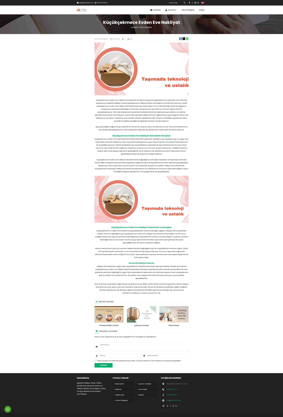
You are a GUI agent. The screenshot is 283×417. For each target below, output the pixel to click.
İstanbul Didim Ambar (109, 325)
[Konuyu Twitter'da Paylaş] (184, 38)
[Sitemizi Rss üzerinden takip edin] (198, 3)
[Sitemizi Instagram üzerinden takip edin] (195, 3)
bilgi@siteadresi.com (86, 3)
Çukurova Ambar (141, 325)
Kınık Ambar (174, 325)
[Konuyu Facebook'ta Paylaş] (180, 38)
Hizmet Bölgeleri (146, 27)
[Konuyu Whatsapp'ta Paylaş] (187, 38)
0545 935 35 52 (102, 3)
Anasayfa (134, 27)
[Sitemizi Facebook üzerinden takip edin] (189, 3)
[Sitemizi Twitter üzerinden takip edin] (192, 3)
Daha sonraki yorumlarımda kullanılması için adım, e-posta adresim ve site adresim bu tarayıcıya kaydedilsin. (139, 361)
